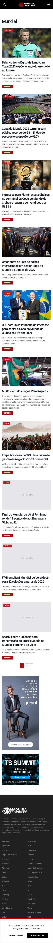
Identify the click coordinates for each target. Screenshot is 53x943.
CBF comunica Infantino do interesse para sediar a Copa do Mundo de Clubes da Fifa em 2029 (25, 329)
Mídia (29, 881)
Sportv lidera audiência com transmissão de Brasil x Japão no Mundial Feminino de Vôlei (23, 641)
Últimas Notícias (34, 912)
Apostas (5, 841)
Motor (4, 886)
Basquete (6, 846)
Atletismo (31, 841)
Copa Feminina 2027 (10, 854)
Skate (29, 894)
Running (5, 894)
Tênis (29, 908)
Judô (4, 872)
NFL (29, 890)
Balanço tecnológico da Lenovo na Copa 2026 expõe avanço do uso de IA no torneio (26, 66)
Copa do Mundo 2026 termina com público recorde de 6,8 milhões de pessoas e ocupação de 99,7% (24, 132)
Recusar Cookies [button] (16, 935)
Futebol (5, 863)
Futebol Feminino (35, 863)
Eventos (30, 859)
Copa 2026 (31, 850)
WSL (29, 917)
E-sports (5, 859)
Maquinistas (32, 877)
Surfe (4, 903)
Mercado (5, 881)
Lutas (4, 877)
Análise (30, 854)
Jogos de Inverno (34, 868)
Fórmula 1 (6, 868)
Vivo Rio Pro (7, 908)
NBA (29, 886)
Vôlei (4, 917)
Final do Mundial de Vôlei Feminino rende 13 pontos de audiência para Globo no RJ (24, 518)
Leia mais (7, 86)
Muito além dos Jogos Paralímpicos (25, 391)
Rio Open (31, 903)
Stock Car (31, 899)
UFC (3, 912)
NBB (4, 890)
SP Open (5, 899)
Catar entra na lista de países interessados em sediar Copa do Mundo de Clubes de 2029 (22, 266)
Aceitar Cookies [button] (37, 935)
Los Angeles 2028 (34, 872)
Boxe (29, 846)
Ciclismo (5, 850)
